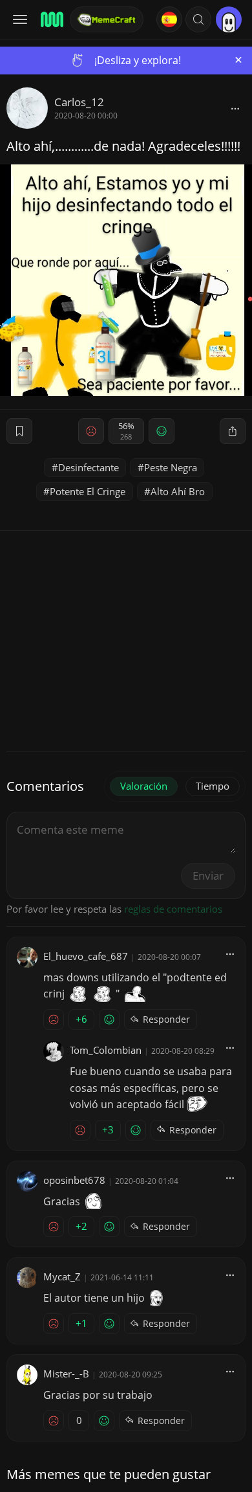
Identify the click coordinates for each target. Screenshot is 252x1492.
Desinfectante (88, 467)
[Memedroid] (51, 19)
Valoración (143, 785)
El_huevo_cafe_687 (86, 956)
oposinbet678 (74, 1180)
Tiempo (212, 785)
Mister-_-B (66, 1373)
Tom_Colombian (105, 1049)
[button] (198, 19)
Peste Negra (170, 467)
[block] (235, 108)
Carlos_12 (79, 102)
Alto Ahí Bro (178, 491)
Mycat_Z (62, 1276)
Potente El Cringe (87, 491)
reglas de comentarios (173, 908)
